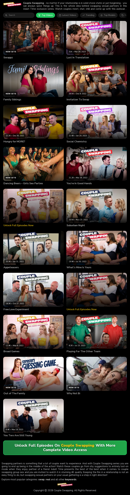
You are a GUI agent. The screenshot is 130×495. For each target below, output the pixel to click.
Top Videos (47, 15)
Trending (90, 15)
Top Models (109, 15)
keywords (70, 479)
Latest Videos (69, 15)
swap (41, 479)
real (48, 479)
